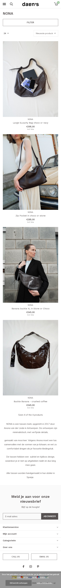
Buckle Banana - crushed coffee (30, 401)
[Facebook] (23, 566)
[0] (56, 4)
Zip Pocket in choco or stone (31, 215)
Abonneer (50, 516)
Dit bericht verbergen (18, 583)
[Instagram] (30, 566)
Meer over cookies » (45, 583)
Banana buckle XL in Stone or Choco (31, 308)
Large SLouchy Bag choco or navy (30, 123)
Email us (44, 557)
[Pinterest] (38, 566)
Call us (16, 557)
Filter (30, 22)
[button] (4, 4)
